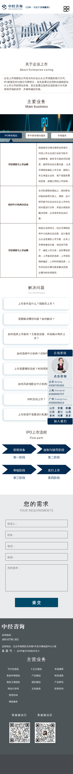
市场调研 (58, 669)
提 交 (36, 602)
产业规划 (36, 675)
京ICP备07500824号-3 (28, 651)
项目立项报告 (13, 682)
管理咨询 (13, 695)
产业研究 (58, 682)
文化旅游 (36, 688)
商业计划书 (13, 688)
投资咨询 (58, 688)
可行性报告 (13, 669)
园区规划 (36, 682)
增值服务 (13, 701)
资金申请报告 (13, 675)
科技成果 (58, 675)
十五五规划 (36, 669)
